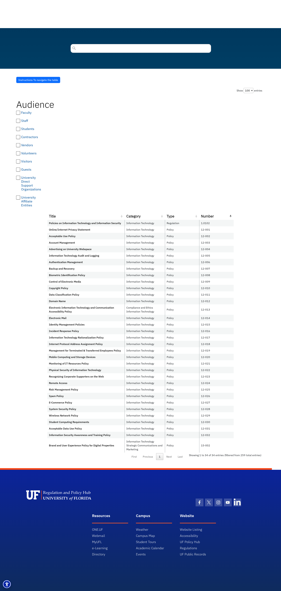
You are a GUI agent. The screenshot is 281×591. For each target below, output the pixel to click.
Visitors (26, 161)
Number (207, 216)
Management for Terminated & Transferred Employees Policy (85, 350)
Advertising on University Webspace (70, 249)
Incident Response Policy (64, 331)
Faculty (26, 113)
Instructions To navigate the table (38, 80)
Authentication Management (66, 262)
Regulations (188, 548)
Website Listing (191, 529)
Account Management (62, 242)
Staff (24, 121)
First (134, 456)
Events (141, 554)
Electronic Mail (58, 318)
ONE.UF (97, 529)
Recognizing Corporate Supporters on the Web (76, 376)
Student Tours (146, 542)
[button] (7, 584)
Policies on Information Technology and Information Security (85, 223)
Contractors (29, 137)
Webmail (98, 535)
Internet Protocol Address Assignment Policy (76, 344)
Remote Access (58, 383)
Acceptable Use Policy (62, 236)
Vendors (27, 145)
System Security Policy (62, 409)
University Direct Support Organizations (31, 183)
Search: (140, 48)
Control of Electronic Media (65, 281)
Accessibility (189, 535)
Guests (26, 169)
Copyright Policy (58, 288)
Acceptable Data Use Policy (65, 428)
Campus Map (145, 535)
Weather (142, 529)
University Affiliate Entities (28, 201)
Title (52, 216)
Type (170, 216)
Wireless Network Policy (63, 415)
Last (180, 456)
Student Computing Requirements (69, 422)
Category (133, 216)
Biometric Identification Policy (67, 275)
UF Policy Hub (190, 542)
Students (27, 129)
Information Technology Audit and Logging (74, 255)
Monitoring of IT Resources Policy (69, 363)
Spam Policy (56, 396)
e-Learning (100, 548)
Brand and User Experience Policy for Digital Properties (81, 445)
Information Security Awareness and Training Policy (79, 435)
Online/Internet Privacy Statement (69, 229)
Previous (148, 456)
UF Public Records (193, 554)
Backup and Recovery (61, 268)
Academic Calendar (150, 548)
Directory (98, 554)
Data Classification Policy (64, 294)
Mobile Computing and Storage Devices (72, 357)
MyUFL (97, 542)
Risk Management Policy (63, 389)
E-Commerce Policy (60, 402)
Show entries (249, 90)
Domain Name (57, 301)
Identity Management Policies (67, 324)
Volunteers (29, 153)
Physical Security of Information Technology (75, 370)
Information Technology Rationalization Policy (76, 337)
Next (169, 456)
